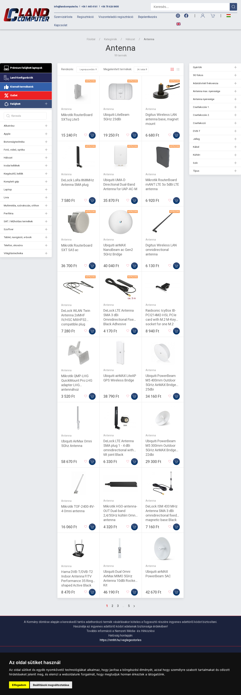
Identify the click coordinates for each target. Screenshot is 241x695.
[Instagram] (178, 15)
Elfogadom (19, 685)
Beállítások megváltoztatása (51, 685)
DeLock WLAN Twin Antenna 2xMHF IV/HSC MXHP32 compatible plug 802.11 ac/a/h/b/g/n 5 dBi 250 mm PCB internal (77, 324)
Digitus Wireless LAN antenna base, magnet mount (162, 119)
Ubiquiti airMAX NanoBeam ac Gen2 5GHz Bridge (118, 249)
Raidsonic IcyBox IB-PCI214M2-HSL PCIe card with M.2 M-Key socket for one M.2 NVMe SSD (161, 319)
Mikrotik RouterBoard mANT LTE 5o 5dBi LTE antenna (162, 184)
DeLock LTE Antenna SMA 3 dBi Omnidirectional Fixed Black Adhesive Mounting (119, 319)
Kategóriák (110, 39)
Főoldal (91, 39)
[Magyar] (228, 15)
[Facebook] (187, 15)
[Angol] (177, 23)
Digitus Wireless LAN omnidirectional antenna (161, 249)
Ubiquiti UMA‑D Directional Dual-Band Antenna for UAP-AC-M (120, 184)
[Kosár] (213, 15)
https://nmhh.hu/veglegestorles (120, 640)
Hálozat (130, 39)
